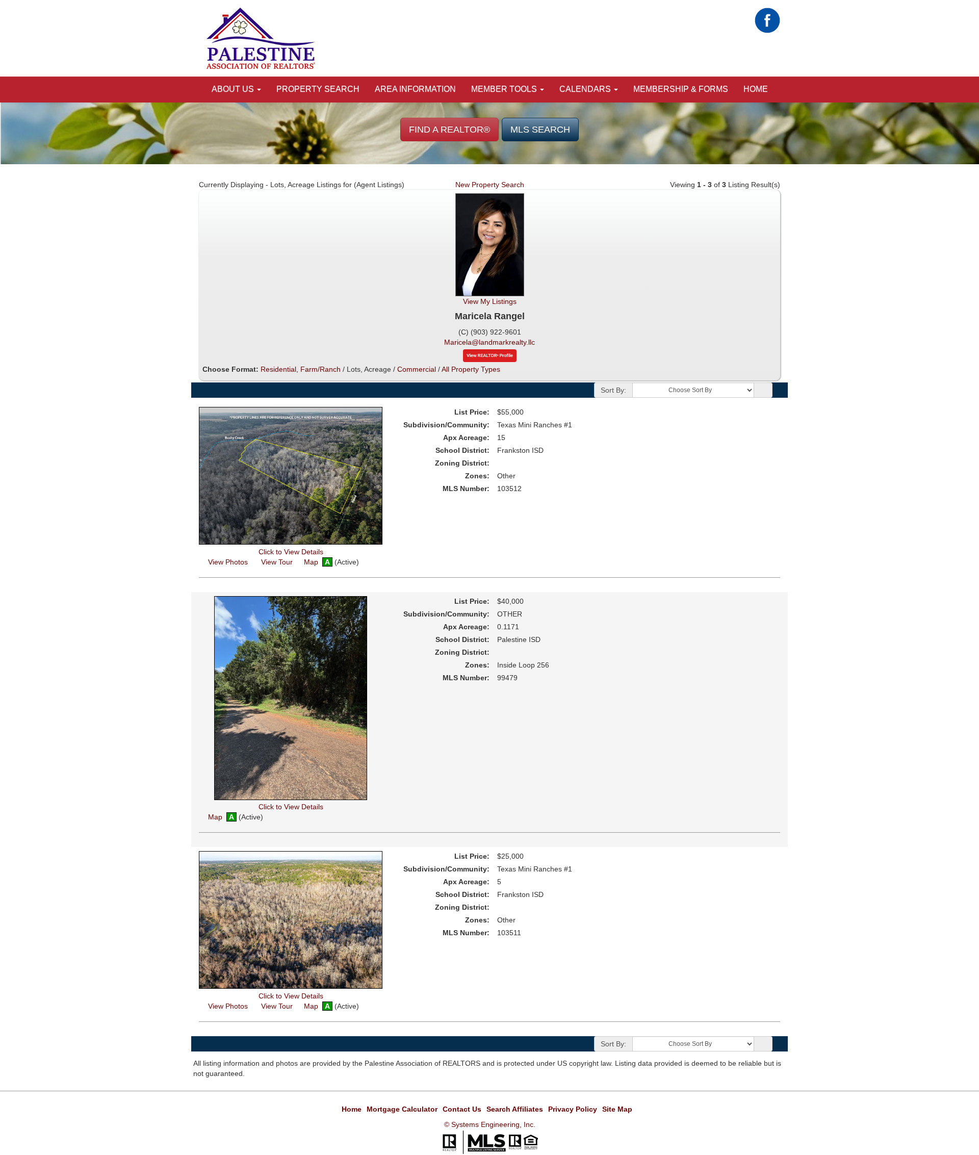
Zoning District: (462, 463)
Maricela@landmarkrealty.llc (489, 342)
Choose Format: (230, 369)
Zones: (477, 476)
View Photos (227, 562)
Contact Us (462, 1109)
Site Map (617, 1109)
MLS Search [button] (540, 129)
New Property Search (489, 185)
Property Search (317, 89)
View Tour (276, 562)
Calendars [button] (586, 89)
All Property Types (471, 369)
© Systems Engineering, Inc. (489, 1124)
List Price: (472, 412)
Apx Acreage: (466, 437)
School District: (462, 450)
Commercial (416, 369)
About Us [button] (234, 89)
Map (311, 562)
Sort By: (613, 390)
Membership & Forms (680, 89)
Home (352, 1109)
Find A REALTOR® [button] (449, 129)
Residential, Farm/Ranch (301, 369)
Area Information (415, 89)
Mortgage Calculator (402, 1109)
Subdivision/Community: (446, 425)
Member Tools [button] (505, 89)
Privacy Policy (572, 1109)
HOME (755, 89)
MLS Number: (466, 488)
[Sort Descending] (763, 390)
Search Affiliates (514, 1109)
